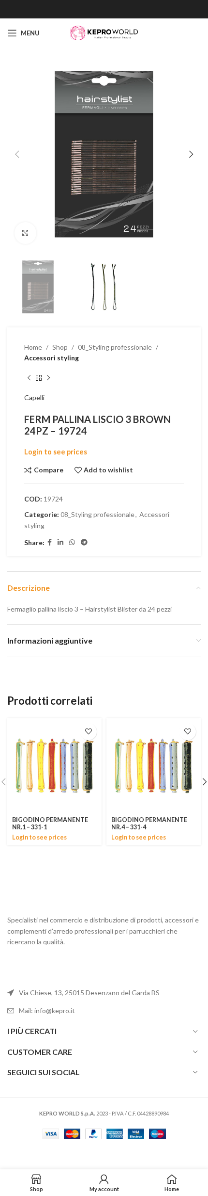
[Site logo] (104, 32)
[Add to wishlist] (88, 731)
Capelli (34, 397)
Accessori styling (51, 358)
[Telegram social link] (84, 542)
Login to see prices (55, 452)
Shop (60, 347)
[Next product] (48, 378)
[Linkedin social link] (60, 542)
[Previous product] (29, 378)
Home (33, 347)
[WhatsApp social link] (72, 542)
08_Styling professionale (115, 347)
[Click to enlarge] (25, 233)
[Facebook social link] (50, 542)
